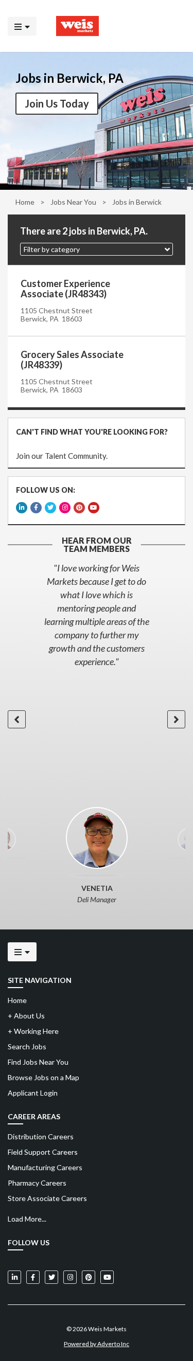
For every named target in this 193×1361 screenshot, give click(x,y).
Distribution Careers (41, 1136)
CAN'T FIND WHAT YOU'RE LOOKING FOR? (92, 431)
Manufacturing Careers (45, 1167)
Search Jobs (27, 1046)
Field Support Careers (43, 1152)
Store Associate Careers (47, 1198)
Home (24, 202)
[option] (96, 614)
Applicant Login (33, 1092)
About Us (26, 1015)
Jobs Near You (73, 202)
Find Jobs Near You (38, 1062)
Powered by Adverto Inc (96, 1344)
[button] (96, 249)
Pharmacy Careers (37, 1182)
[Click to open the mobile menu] (22, 25)
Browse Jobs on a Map (43, 1077)
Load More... (27, 1218)
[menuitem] (96, 1136)
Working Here (33, 1031)
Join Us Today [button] (57, 103)
